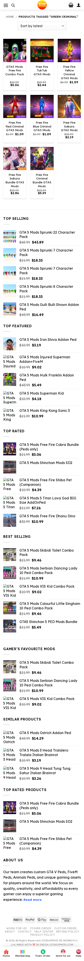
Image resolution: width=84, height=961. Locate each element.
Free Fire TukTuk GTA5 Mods (42, 70)
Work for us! (16, 928)
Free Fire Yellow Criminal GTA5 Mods (69, 72)
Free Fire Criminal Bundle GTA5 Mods (42, 180)
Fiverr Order (40, 928)
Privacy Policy (42, 934)
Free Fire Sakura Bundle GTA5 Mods (14, 180)
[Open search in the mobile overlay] (13, 5)
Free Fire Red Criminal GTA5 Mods (15, 126)
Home (10, 16)
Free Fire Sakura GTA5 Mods (69, 126)
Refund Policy (67, 931)
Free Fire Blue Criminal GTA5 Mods (42, 126)
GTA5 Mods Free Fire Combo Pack (14, 70)
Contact (24, 931)
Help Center (43, 931)
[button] (5, 5)
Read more (32, 900)
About (10, 931)
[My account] (78, 5)
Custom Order (65, 928)
